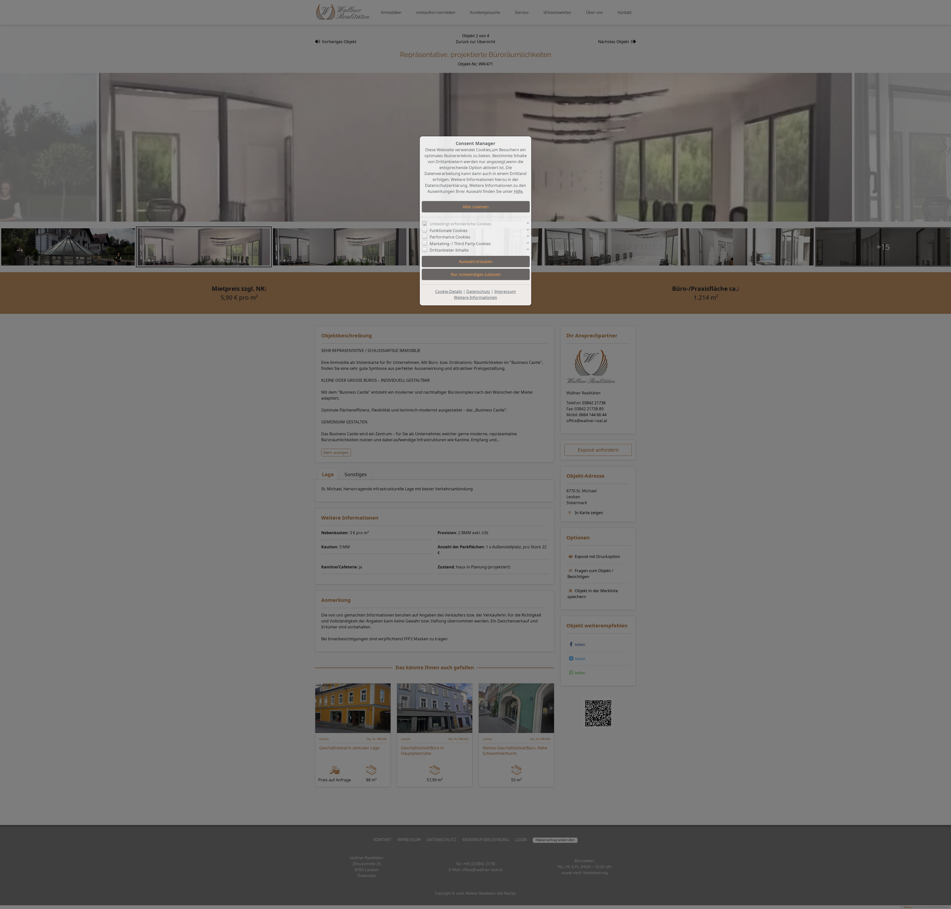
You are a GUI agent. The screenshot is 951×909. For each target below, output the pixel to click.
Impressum (505, 291)
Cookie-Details (448, 291)
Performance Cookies (450, 237)
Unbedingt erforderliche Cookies (460, 224)
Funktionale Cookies (449, 230)
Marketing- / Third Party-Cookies (460, 243)
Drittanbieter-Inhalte (449, 250)
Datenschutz (478, 291)
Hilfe (518, 191)
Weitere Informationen (475, 297)
